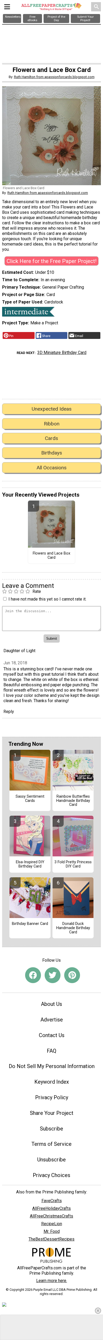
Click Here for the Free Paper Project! (51, 261)
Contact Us (51, 1035)
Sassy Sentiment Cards (30, 798)
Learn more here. (51, 1280)
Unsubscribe (51, 1159)
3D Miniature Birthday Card (61, 352)
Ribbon (51, 424)
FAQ (51, 1051)
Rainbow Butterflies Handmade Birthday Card (73, 800)
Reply (8, 711)
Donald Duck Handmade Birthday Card (73, 928)
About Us (51, 1004)
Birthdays (51, 453)
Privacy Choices (51, 1175)
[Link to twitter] (52, 975)
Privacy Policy (51, 1097)
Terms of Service (51, 1144)
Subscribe (51, 1128)
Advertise (51, 1019)
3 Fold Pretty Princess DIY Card (73, 864)
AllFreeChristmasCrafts (51, 1216)
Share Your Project (51, 1113)
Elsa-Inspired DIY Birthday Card (30, 864)
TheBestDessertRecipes (51, 1239)
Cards (51, 438)
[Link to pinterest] (72, 975)
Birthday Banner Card (30, 924)
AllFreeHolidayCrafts (51, 1208)
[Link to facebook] (33, 975)
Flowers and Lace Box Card (51, 555)
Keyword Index (51, 1082)
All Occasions (51, 468)
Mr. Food (52, 1231)
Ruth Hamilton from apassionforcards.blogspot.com (54, 77)
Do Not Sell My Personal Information (52, 1066)
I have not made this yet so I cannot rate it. (47, 599)
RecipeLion (51, 1223)
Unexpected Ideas (52, 409)
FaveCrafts (51, 1200)
